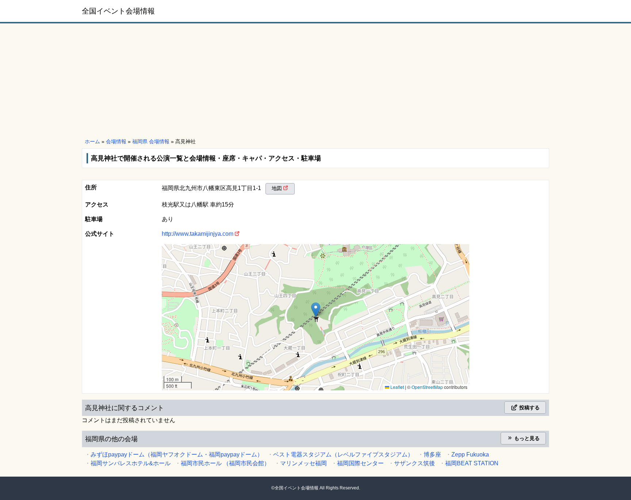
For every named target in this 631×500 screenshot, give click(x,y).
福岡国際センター (360, 463)
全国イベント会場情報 (118, 11)
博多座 (432, 454)
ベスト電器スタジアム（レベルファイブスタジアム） (343, 454)
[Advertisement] (315, 81)
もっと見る (526, 438)
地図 (277, 188)
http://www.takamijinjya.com (197, 234)
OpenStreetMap (427, 387)
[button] (315, 309)
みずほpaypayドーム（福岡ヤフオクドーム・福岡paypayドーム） (177, 454)
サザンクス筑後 (414, 463)
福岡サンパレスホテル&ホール (131, 463)
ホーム (92, 141)
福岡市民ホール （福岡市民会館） (225, 463)
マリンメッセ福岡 (303, 463)
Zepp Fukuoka (470, 454)
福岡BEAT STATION (471, 463)
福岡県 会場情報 (150, 141)
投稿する (529, 407)
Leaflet (396, 387)
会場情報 (116, 141)
